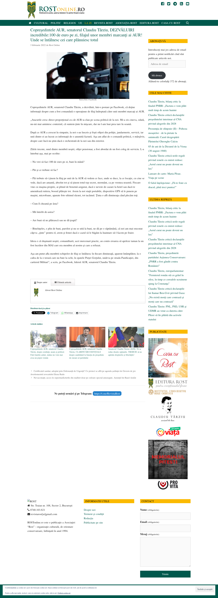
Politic (56, 23)
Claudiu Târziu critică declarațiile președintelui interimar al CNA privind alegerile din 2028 (166, 119)
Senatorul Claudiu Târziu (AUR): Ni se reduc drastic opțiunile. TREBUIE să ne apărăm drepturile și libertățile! (125, 351)
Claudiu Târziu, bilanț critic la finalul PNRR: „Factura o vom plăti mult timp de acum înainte (167, 106)
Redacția (88, 518)
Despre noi (90, 509)
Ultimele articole (64, 282)
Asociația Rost (126, 23)
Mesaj (149, 534)
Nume (149, 510)
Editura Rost (149, 23)
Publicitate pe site (93, 522)
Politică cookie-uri (64, 593)
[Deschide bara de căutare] (187, 23)
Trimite (165, 574)
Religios (70, 23)
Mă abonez (157, 75)
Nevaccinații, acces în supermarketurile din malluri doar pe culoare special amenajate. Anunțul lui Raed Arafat (85, 377)
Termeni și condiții (94, 514)
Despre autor (41, 282)
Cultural (41, 23)
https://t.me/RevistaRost (107, 393)
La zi (88, 23)
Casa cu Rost (170, 23)
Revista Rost (103, 23)
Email (149, 522)
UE (80, 23)
